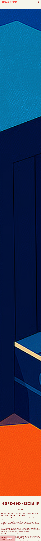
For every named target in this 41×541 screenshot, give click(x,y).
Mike (19, 509)
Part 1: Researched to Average (8, 517)
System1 (27, 522)
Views (22, 509)
